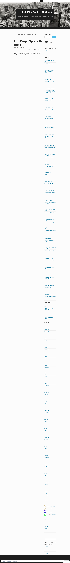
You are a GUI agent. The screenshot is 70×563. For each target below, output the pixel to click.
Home (16, 27)
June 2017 (45, 423)
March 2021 (46, 342)
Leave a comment (23, 47)
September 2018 (46, 392)
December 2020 (46, 349)
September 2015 (46, 466)
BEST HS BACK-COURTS (48, 100)
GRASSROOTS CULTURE (48, 185)
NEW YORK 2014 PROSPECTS (48, 287)
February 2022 (46, 327)
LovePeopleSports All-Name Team (49, 190)
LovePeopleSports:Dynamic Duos (49, 256)
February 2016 (46, 457)
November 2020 (46, 351)
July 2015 (45, 468)
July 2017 (45, 421)
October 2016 (46, 439)
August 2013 (46, 495)
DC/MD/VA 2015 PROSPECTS (48, 172)
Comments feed (46, 528)
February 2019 (46, 385)
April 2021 (45, 340)
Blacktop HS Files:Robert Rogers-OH (49, 145)
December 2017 (46, 410)
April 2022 (45, 324)
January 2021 (46, 347)
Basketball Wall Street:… (50, 508)
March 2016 (46, 455)
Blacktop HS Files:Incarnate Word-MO (49, 139)
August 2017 (46, 419)
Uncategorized (46, 298)
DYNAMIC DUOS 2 (47, 174)
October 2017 (46, 414)
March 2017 (46, 430)
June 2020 (45, 356)
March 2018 (46, 405)
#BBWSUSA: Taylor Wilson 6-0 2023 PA (50, 311)
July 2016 (45, 446)
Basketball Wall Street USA (35, 12)
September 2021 (46, 331)
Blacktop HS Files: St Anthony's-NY (49, 127)
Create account (46, 521)
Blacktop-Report (46, 164)
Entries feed (46, 526)
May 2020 (45, 358)
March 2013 (46, 500)
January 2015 (46, 477)
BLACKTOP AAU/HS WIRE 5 (48, 111)
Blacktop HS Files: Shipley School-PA (49, 125)
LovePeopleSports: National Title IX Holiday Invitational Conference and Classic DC (49, 227)
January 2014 (46, 484)
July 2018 (45, 396)
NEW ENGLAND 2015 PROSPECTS (49, 280)
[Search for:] (50, 37)
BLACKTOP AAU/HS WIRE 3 (48, 107)
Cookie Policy (15, 561)
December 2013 (46, 486)
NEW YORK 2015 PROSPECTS (48, 289)
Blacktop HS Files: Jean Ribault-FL (49, 120)
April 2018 (45, 403)
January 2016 (46, 459)
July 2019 (45, 374)
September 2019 (46, 369)
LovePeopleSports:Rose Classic (48, 258)
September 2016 (46, 441)
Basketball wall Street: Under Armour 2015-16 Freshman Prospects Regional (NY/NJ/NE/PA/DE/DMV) (49, 91)
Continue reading (35, 54)
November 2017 (46, 412)
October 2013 (46, 491)
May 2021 (45, 338)
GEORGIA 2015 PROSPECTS (48, 183)
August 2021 (46, 333)
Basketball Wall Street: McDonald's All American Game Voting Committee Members (49, 71)
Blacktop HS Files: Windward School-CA (50, 134)
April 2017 (45, 428)
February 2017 (46, 432)
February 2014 (46, 482)
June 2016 (45, 448)
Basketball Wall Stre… (50, 505)
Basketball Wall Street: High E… (51, 506)
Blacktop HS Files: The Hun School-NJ (49, 129)
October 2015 (46, 464)
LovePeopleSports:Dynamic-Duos (33, 43)
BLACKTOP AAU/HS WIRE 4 (48, 109)
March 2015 (46, 475)
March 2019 (46, 383)
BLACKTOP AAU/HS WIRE (48, 102)
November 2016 (46, 437)
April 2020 (45, 360)
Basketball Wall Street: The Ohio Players (50, 88)
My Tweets (46, 44)
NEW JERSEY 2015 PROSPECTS (49, 285)
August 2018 (46, 394)
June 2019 (45, 376)
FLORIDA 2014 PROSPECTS (48, 176)
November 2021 (46, 329)
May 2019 (45, 378)
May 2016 (45, 450)
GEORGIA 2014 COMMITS (48, 181)
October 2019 (46, 367)
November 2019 (46, 365)
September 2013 (46, 493)
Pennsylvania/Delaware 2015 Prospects (50, 296)
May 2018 (45, 401)
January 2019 (46, 387)
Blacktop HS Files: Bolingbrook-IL (49, 118)
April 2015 (45, 473)
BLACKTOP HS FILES (47, 116)
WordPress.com (46, 530)
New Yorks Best (46, 294)
